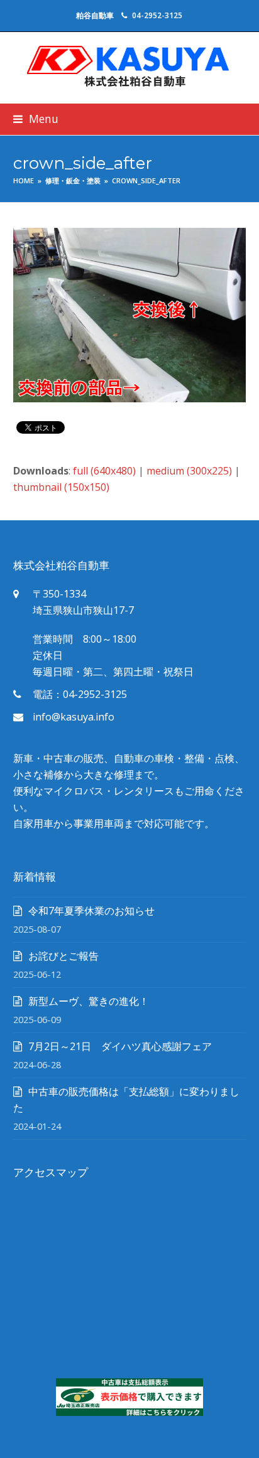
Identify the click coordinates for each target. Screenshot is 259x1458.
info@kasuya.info (73, 717)
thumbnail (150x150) (61, 487)
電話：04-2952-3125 (80, 694)
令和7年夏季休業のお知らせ (91, 911)
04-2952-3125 (157, 15)
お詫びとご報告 (63, 956)
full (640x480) (104, 471)
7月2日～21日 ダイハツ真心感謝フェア (120, 1046)
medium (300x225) (189, 471)
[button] (35, 119)
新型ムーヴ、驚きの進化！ (88, 1001)
